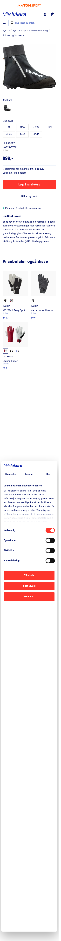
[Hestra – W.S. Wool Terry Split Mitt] (15, 295)
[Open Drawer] (4, 23)
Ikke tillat (29, 596)
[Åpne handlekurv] (52, 14)
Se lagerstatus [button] (33, 208)
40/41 (49, 127)
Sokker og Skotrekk (13, 35)
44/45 (22, 134)
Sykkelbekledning (38, 30)
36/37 (22, 127)
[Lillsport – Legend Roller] (15, 346)
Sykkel (6, 30)
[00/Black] (7, 108)
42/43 (9, 134)
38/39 (36, 127)
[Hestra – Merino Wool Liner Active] (43, 295)
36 (9, 127)
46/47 (36, 134)
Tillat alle (29, 575)
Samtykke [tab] (10, 474)
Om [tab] (48, 474)
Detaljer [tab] (29, 474)
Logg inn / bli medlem (14, 172)
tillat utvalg (29, 586)
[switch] (50, 540)
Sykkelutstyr (19, 30)
